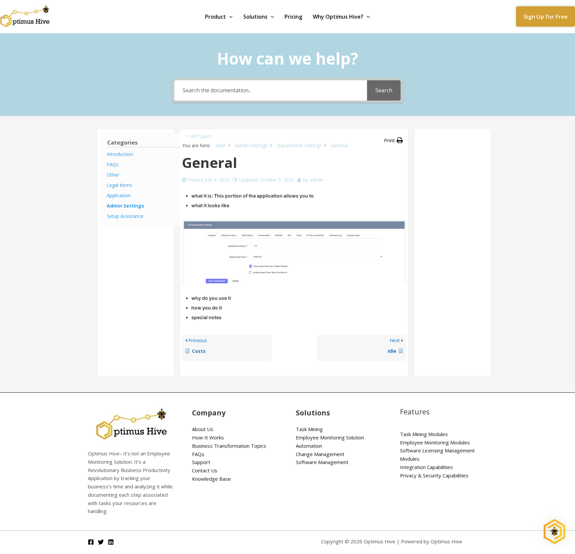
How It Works (208, 437)
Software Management (322, 462)
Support (201, 462)
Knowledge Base (211, 478)
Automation (309, 445)
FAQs (198, 454)
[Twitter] (101, 542)
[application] (229, 17)
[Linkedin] (111, 542)
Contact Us (204, 470)
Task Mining (309, 429)
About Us (202, 429)
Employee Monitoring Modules (435, 442)
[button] (545, 16)
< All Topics (199, 136)
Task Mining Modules (424, 434)
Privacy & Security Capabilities (434, 475)
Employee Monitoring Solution (330, 437)
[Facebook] (91, 542)
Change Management (320, 454)
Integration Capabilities (426, 467)
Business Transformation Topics (229, 445)
